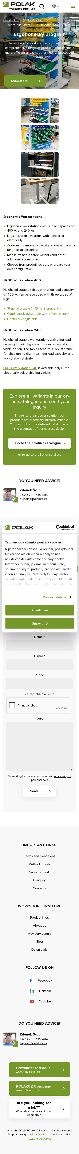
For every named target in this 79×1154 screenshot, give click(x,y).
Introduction (11, 20)
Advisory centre (39, 934)
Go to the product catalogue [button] (38, 443)
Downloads (39, 949)
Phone (39, 675)
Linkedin (45, 991)
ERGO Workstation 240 (20, 368)
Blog (39, 942)
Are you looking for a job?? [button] (34, 1108)
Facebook (45, 980)
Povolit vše (39, 610)
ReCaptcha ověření (39, 694)
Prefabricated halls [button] (33, 1070)
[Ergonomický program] (40, 110)
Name (39, 637)
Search (42, 6)
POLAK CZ (19, 4)
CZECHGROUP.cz (39, 1138)
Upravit (37, 623)
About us (39, 925)
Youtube (45, 1001)
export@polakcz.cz (33, 499)
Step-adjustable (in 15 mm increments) (34, 308)
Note (39, 719)
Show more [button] (19, 81)
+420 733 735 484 (34, 495)
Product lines (39, 918)
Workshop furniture (20, 24)
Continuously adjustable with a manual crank (38, 314)
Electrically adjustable (22, 319)
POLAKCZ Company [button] (33, 1088)
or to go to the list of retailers (39, 455)
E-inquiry (39, 880)
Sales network (39, 872)
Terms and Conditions (39, 856)
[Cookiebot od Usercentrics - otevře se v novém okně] (56, 527)
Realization (35, 20)
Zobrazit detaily (54, 597)
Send (34, 791)
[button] (55, 6)
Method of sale (40, 864)
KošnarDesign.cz (39, 1134)
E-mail (39, 656)
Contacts (39, 888)
